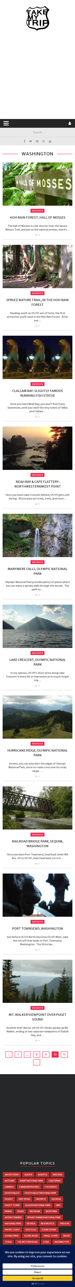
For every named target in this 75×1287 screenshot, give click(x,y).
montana (51, 1211)
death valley (12, 1193)
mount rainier (13, 1217)
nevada (31, 1223)
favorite (41, 1199)
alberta (42, 1174)
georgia (56, 1199)
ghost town (12, 1205)
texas (8, 1242)
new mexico (47, 1223)
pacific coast (12, 1229)
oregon (64, 1223)
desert (9, 1199)
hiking (8, 1211)
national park (13, 1223)
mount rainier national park (44, 1217)
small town (51, 1235)
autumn (9, 1180)
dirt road (24, 1199)
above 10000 (12, 1174)
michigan (35, 1211)
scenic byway (49, 1229)
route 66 (31, 1229)
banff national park (31, 1180)
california (55, 1180)
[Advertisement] (37, 75)
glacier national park (37, 1205)
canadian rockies (29, 1186)
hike (58, 1205)
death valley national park (40, 1193)
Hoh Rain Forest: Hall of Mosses (37, 217)
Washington (37, 211)
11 (64, 1054)
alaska (28, 1174)
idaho (20, 1211)
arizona (57, 1174)
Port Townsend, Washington (37, 929)
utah (46, 1242)
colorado (51, 1186)
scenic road (31, 1235)
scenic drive (12, 1235)
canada (9, 1186)
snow (66, 1235)
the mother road (27, 1242)
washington (61, 1242)
